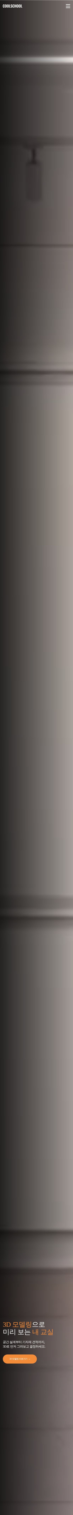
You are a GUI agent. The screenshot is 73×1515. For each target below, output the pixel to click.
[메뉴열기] (68, 5)
